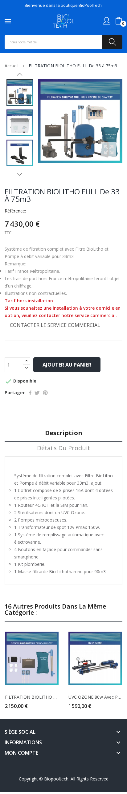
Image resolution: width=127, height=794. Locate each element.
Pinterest (45, 392)
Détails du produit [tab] (63, 448)
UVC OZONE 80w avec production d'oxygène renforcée (95, 697)
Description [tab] (63, 433)
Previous (20, 74)
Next (20, 174)
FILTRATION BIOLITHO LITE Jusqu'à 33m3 (32, 697)
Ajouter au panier (67, 364)
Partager (30, 392)
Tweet (37, 392)
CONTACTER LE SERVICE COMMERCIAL (55, 325)
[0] (118, 21)
